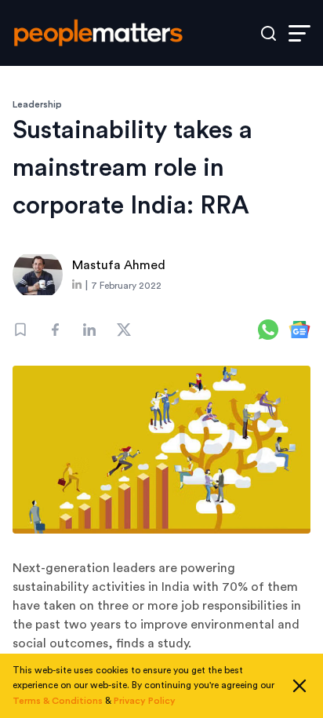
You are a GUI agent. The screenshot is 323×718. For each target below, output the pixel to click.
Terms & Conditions (58, 700)
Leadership (37, 104)
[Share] (55, 329)
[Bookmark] (20, 329)
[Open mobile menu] (299, 33)
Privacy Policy (145, 700)
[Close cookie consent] (299, 686)
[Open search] (268, 33)
